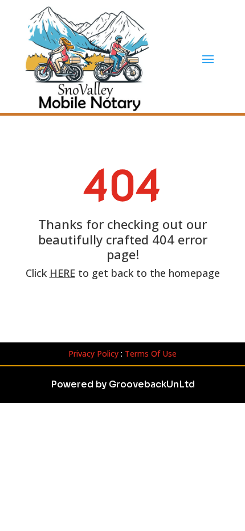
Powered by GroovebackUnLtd (123, 384)
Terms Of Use (151, 353)
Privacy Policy (93, 353)
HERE (62, 273)
